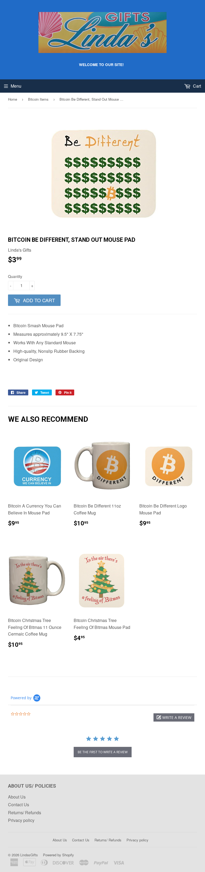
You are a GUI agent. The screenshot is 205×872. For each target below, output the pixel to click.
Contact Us (18, 804)
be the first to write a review (103, 752)
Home (12, 99)
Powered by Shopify (58, 854)
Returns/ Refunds (24, 812)
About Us (17, 797)
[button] (173, 717)
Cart (196, 86)
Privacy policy (21, 820)
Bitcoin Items (38, 99)
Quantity (15, 276)
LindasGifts (29, 854)
